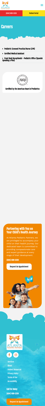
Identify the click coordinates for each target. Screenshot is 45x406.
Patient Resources (14, 369)
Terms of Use (12, 377)
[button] (42, 5)
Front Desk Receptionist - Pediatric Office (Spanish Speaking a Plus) (22, 59)
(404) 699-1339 (11, 13)
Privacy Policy (13, 373)
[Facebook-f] (9, 355)
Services (11, 362)
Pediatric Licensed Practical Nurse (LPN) (19, 49)
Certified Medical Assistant (14, 53)
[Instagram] (16, 355)
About (10, 365)
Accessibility (12, 381)
